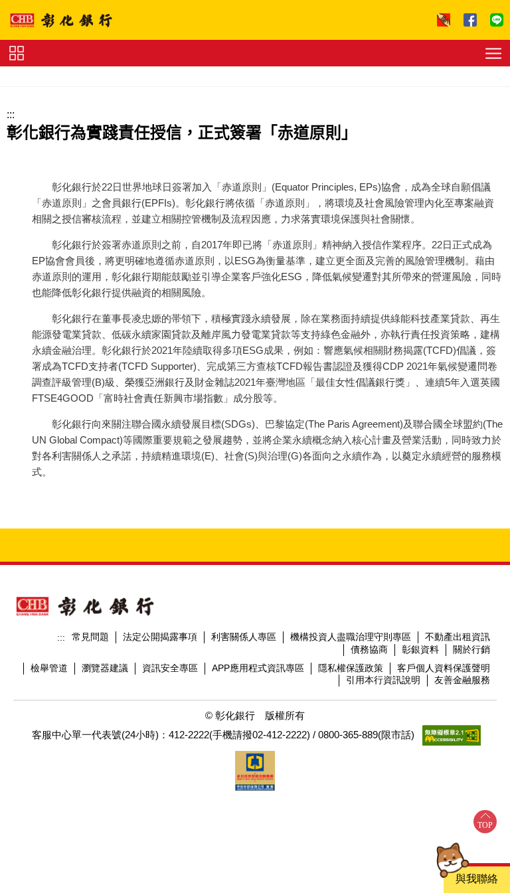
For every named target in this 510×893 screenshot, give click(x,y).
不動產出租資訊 (457, 636)
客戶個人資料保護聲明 (443, 668)
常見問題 (90, 636)
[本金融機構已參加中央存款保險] (255, 771)
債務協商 (369, 649)
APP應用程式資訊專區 (258, 668)
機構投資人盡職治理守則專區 (350, 636)
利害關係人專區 (243, 636)
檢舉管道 (49, 668)
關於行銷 (471, 649)
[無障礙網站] (451, 735)
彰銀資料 (420, 649)
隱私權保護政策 (350, 668)
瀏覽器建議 (105, 668)
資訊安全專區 (170, 668)
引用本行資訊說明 (383, 680)
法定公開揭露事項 (160, 636)
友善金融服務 (462, 680)
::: (11, 114)
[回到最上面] (485, 821)
